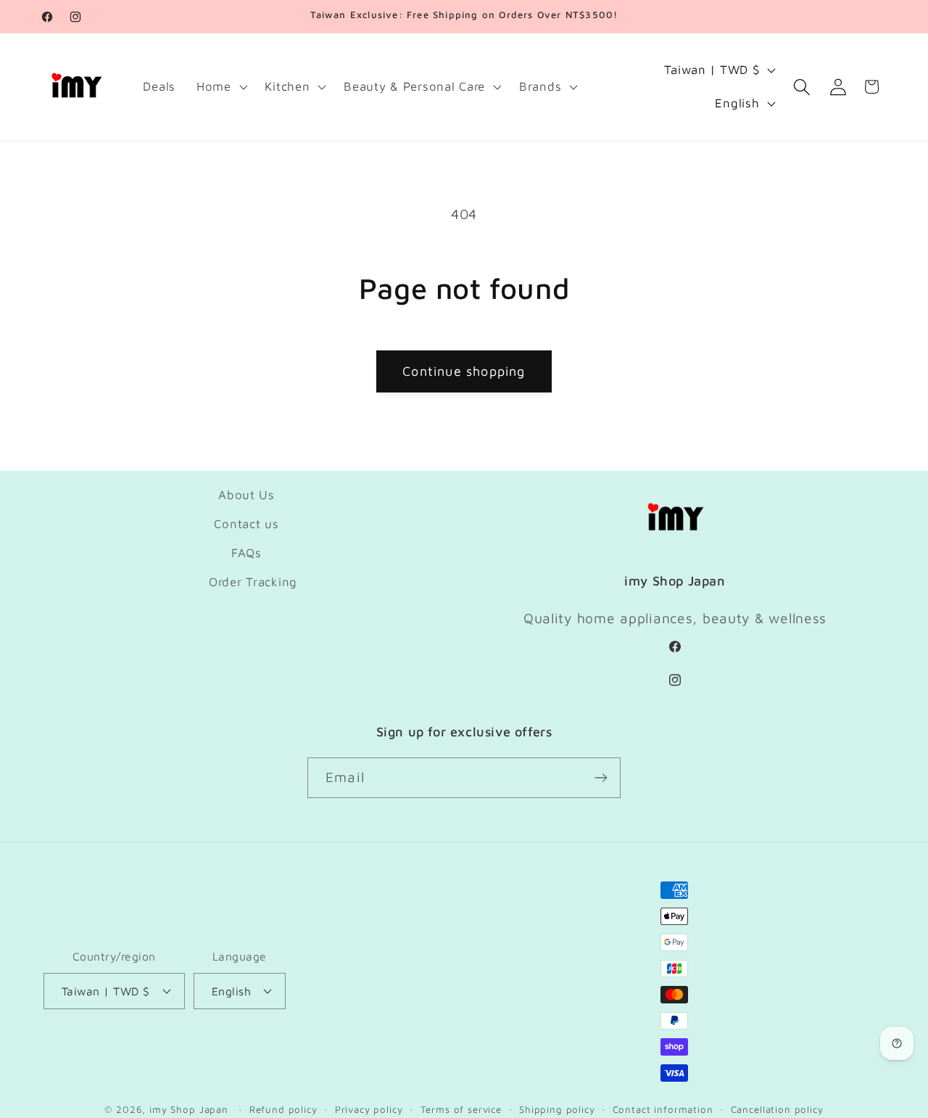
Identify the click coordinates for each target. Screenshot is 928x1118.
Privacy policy (369, 1109)
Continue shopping (463, 371)
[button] (220, 87)
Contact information (663, 1109)
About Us (246, 495)
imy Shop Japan (188, 1109)
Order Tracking (253, 582)
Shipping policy (557, 1109)
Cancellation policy (777, 1109)
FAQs (246, 553)
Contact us (246, 524)
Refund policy (283, 1109)
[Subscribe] (600, 777)
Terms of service (461, 1109)
